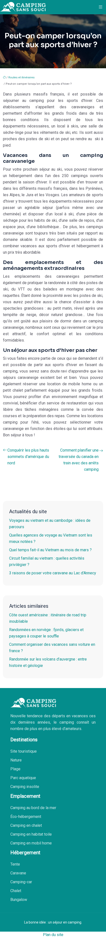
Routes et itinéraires (21, 77)
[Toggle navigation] (100, 7)
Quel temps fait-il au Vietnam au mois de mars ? (50, 550)
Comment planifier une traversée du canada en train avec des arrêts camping (79, 460)
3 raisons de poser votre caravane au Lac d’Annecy (52, 573)
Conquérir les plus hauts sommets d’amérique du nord (28, 456)
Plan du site (53, 934)
